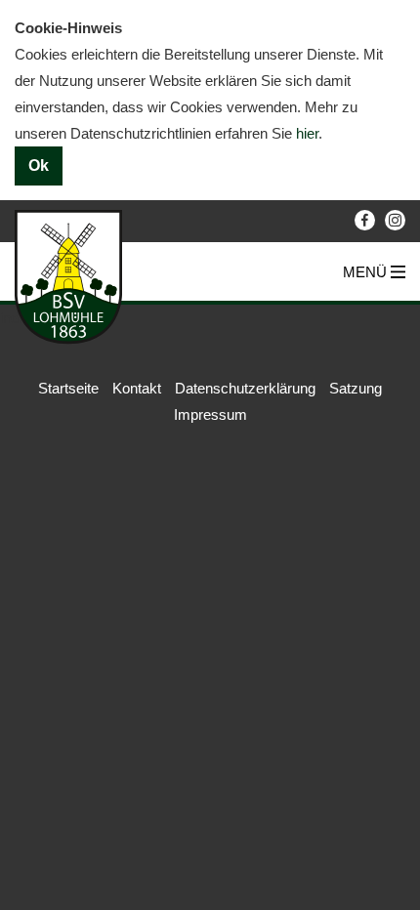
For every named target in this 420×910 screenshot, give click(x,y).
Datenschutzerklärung (245, 388)
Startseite (68, 388)
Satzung (355, 388)
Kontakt (136, 388)
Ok (38, 165)
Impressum (210, 414)
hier (307, 133)
